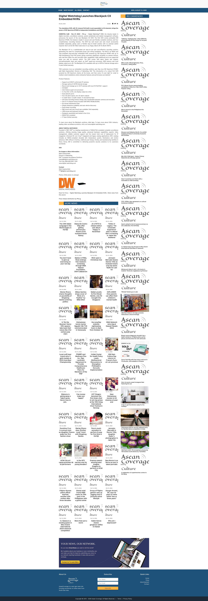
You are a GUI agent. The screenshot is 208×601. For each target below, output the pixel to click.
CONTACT (86, 10)
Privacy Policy (127, 599)
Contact (146, 584)
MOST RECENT (68, 10)
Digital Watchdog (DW (95, 34)
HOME (60, 10)
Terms (119, 599)
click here (91, 122)
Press (147, 580)
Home (147, 578)
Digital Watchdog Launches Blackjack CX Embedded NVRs (88, 193)
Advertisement (144, 582)
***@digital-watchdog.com (67, 171)
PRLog (84, 34)
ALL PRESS (78, 10)
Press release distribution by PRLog (70, 199)
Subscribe (108, 588)
